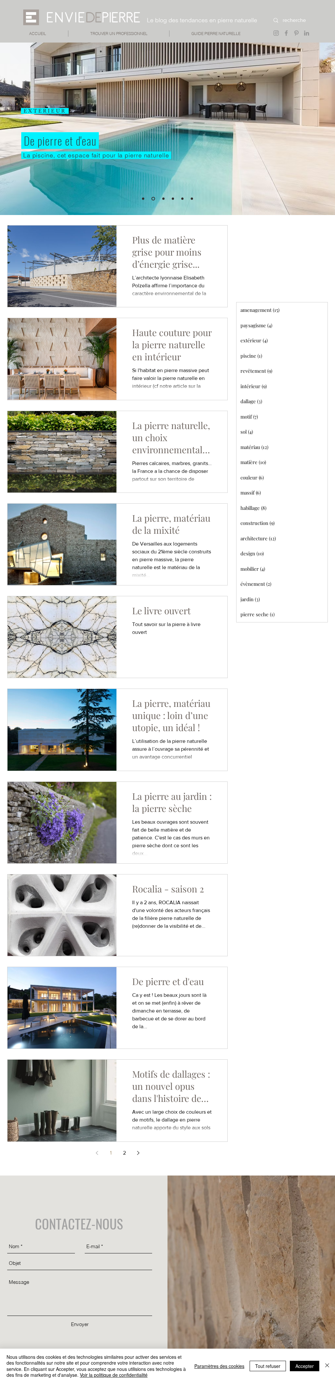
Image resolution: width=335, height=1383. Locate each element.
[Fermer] (327, 1366)
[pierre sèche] (163, 199)
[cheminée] (192, 199)
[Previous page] (97, 1153)
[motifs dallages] (182, 199)
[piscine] (152, 199)
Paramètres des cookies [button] (219, 1366)
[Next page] (138, 1153)
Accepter (304, 1366)
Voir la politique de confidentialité (114, 1375)
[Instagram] (276, 33)
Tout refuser (267, 1366)
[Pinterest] (296, 33)
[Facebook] (286, 33)
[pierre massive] (143, 199)
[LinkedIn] (306, 33)
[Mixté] (173, 199)
